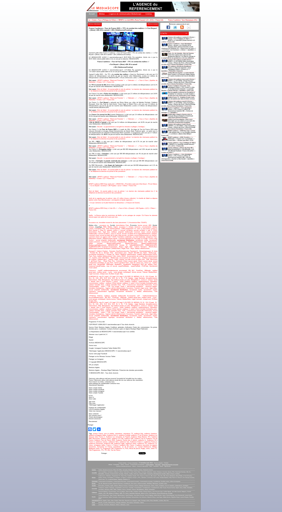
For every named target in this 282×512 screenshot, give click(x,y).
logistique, (112, 291)
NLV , (134, 270)
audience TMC (129, 438)
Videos (134, 466)
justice (151, 238)
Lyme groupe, (118, 272)
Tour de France (115, 450)
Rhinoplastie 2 (135, 280)
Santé (161, 466)
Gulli (170, 477)
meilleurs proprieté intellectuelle (122, 232)
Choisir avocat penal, (145, 261)
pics (139, 258)
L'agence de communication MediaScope (125, 14)
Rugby (143, 448)
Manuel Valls (129, 491)
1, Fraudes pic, (109, 254)
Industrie (129, 489)
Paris (135, 472)
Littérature (149, 472)
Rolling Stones (166, 497)
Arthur (164, 495)
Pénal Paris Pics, (109, 261)
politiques (116, 472)
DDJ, (135, 253)
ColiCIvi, (137, 247)
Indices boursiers (141, 483)
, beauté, (93, 281)
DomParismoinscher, (123, 251)
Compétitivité (118, 487)
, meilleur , (102, 283)
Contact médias (122, 463)
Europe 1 (135, 477)
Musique (130, 469)
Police (156, 485)
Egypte (105, 500)
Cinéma (149, 14)
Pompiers (161, 485)
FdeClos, (100, 296)
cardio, (116, 259)
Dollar (184, 487)
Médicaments (111, 502)
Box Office (119, 469)
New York (166, 500)
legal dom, (107, 232)
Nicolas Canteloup (103, 497)
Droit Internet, (110, 228)
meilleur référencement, (105, 256)
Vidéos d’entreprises (175, 481)
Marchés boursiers (107, 483)
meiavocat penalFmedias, (98, 266)
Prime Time (124, 475)
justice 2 (116, 230)
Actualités (94, 472)
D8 (159, 475)
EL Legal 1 (105, 276)
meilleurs (127, 281)
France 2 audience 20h (121, 445)
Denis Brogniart (170, 495)
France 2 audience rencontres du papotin (143, 445)
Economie (94, 488)
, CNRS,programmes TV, (128, 228)
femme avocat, (142, 225)
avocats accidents (126, 230)
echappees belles (99, 445)
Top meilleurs (115, 280)
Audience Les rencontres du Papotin (118, 437)
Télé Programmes (94, 450)
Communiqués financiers (119, 481)
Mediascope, (115, 258)
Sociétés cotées (165, 481)
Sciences (136, 473)
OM (187, 472)
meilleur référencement (144, 254)
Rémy (107, 258)
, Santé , (121, 281)
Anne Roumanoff (179, 495)
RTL (139, 477)
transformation (103, 291)
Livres (131, 472)
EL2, (101, 278)
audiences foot (124, 442)
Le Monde (129, 477)
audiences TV (152, 443)
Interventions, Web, (95, 280)
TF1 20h (107, 450)
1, (118, 242)
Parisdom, (112, 251)
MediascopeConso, (133, 243)
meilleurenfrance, (144, 281)
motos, (119, 256)
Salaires (119, 489)
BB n (138, 253)
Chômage (111, 487)
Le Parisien (117, 477)
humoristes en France (104, 447)
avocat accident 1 (104, 233)
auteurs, (111, 259)
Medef (146, 489)
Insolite (131, 473)
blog (155, 238)
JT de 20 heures (128, 447)
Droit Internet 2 (94, 230)
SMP (107, 264)
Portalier (93, 253)
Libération (143, 477)
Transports (150, 473)
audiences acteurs (101, 442)
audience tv (142, 440)
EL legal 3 (120, 276)
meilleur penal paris (134, 297)
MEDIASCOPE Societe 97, (119, 245)
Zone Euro (125, 487)
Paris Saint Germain (180, 472)
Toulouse (107, 473)
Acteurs (135, 469)
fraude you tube (125, 280)
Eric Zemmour (142, 497)
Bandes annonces (107, 469)
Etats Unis (121, 500)
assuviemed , (124, 270)
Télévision (108, 475)
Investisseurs (156, 481)
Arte (161, 475)
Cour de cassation (169, 485)
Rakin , (146, 253)
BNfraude (148, 270)
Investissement (146, 487)
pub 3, (149, 230)
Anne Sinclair (121, 497)
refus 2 (98, 281)
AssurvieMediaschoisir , (97, 297)
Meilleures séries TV (95, 448)
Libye (112, 500)
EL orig (99, 276)
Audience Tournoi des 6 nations (126, 440)
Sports (169, 472)
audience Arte (138, 433)
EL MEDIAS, (136, 276)
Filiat (111, 253)
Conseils (105, 502)
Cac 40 (100, 483)
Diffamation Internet (95, 238)
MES (111, 489)
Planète (126, 473)
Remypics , (145, 247)
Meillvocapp (153, 253)
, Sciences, (137, 227)
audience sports (106, 438)
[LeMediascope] (102, 11)
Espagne (134, 500)
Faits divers (126, 472)
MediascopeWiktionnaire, (149, 243)
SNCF (144, 473)
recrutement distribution (109, 242)
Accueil (92, 14)
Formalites (121, 237)
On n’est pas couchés (188, 477)
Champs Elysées (164, 477)
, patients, (109, 230)
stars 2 (139, 228)
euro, (144, 228)
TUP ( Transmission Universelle (137, 285)
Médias (102, 14)
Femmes (177, 473)
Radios (100, 477)
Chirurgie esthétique (121, 502)
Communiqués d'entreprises (137, 464)
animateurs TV (128, 433)
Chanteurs (106, 504)
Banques (107, 489)
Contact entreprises (133, 463)
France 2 (109, 445)
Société (94, 485)
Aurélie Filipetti (167, 491)
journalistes (117, 447)
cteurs (91, 445)
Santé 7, (124, 286)
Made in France (170, 473)
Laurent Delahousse (144, 447)
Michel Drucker (158, 495)
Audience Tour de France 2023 (104, 440)
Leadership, (129, 237)
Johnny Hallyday (149, 495)
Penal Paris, (97, 261)
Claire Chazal (113, 495)
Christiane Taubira (138, 491)
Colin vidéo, (102, 258)
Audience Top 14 (140, 438)
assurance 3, (123, 227)
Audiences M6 (108, 443)
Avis (137, 283)
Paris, (91, 256)
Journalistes (110, 477)
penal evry (139, 263)
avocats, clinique (99, 274)
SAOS (114, 237)
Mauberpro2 (136, 264)
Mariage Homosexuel (144, 485)
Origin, (112, 264)
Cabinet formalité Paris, (97, 285)
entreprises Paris (151, 237)
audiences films (114, 442)
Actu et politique (102, 472)
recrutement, (153, 240)
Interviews (156, 466)
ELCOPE (128, 276)
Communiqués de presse (146, 481)
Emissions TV (126, 479)
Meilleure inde (125, 254)
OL (190, 472)
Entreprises (116, 464)
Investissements (155, 487)
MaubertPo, (119, 264)
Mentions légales (158, 463)
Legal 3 (91, 274)
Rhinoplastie (106, 280)
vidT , (140, 296)
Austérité (131, 487)
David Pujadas (129, 495)
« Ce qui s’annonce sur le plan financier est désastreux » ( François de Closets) (114, 203)
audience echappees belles (97, 435)
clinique (91, 227)
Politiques (94, 492)
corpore (121, 259)
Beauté (100, 502)
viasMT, (101, 270)
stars (143, 259)
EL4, (110, 278)
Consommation (138, 487)
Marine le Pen (144, 493)
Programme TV (119, 448)
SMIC (115, 489)
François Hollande (103, 491)
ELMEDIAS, (93, 276)
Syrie (108, 500)
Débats (116, 485)
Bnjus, (133, 248)
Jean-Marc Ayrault (176, 491)
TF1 (102, 450)
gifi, (91, 261)
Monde (100, 500)
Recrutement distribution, (135, 286)
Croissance (101, 487)
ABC (149, 225)
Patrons (134, 489)
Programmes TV (116, 475)
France (148, 228)
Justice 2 (144, 280)
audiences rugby (119, 443)
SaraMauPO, (127, 264)
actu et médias (109, 433)
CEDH (154, 230)
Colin (114, 256)
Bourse (127, 464)
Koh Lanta (156, 477)
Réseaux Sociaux (123, 485)
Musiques (112, 504)
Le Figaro (123, 477)
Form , (128, 248)
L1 (136, 447)
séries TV (154, 448)
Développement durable (159, 473)
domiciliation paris (121, 253)
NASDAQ (149, 483)
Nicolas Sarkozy (147, 491)
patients (117, 228)
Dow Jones (134, 483)
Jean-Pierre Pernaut (139, 495)
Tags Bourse (167, 466)
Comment (119, 261)
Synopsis (125, 469)
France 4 (180, 477)
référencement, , (149, 233)
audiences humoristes (96, 443)
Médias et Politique (114, 493)
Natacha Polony (151, 497)
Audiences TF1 (142, 443)
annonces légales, (151, 286)
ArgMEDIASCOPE (95, 247)
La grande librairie (112, 479)
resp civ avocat (116, 233)
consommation (146, 227)
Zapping (120, 479)
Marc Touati (163, 487)
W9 (164, 475)
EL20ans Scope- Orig (115, 274)
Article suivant (153, 24)
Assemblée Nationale (134, 493)
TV (106, 479)
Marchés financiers (118, 483)
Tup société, (116, 286)
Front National (152, 493)
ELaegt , (152, 276)
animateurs (118, 433)
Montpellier (101, 473)
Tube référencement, (150, 242)
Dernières (142, 278)
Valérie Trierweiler (113, 497)
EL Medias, (130, 278)
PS (123, 493)
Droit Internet (117, 283)
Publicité (166, 463)
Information (136, 502)
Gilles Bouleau (121, 495)
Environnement (114, 473)
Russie (116, 500)
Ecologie (121, 473)
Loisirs (93, 504)
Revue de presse (134, 448)
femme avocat (136, 272)
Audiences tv (101, 475)
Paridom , (106, 251)
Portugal (143, 500)
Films (114, 469)
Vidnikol (99, 251)
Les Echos (150, 477)
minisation (133, 254)
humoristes (92, 447)
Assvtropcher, (132, 296)
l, (124, 259)
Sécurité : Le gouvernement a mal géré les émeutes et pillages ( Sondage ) (121, 127)
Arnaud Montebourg (162, 493)
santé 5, (133, 283)
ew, (141, 253)
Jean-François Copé (157, 491)
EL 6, (118, 278)
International (95, 500)
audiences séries (131, 443)
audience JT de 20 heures (139, 435)
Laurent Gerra (188, 495)
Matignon (184, 491)
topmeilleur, (153, 281)
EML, (148, 259)
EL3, (106, 278)
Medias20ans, (123, 242)
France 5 (174, 477)
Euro (181, 487)
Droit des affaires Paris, (149, 264)
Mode (139, 472)
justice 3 (154, 228)
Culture (100, 469)
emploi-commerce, (95, 242)
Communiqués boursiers (133, 481)
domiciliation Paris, (96, 232)
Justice (154, 254)
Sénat (126, 493)
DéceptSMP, (101, 264)
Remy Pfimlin (179, 475)
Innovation (101, 489)
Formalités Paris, (100, 228)
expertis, (95, 258)
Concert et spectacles (142, 466)
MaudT (130, 253)
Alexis (117, 254)
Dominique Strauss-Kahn (132, 497)
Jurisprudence (178, 485)
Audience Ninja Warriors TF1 (140, 437)
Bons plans (101, 485)
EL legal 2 (113, 276)
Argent (115, 227)
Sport (150, 466)
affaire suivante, (98, 243)
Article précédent (94, 24)
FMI (107, 493)
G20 (104, 493)
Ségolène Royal (175, 497)
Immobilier (189, 487)
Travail (140, 473)
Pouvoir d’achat (171, 487)
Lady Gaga (159, 497)
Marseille (155, 500)
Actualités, (149, 278)
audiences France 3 (150, 442)
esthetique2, (127, 272)
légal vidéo (153, 288)
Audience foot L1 (112, 435)
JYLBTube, (145, 266)
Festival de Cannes (148, 469)
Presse (104, 477)
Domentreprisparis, (145, 251)
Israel (147, 500)
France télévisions (170, 475)
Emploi (106, 487)
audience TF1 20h (117, 438)
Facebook (131, 485)
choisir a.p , (148, 263)
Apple (111, 485)
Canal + (155, 475)
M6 (151, 475)
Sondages (185, 485)
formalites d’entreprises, (96, 288)
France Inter (101, 479)
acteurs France (98, 433)
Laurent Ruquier (184, 497)
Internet (136, 485)
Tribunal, (145, 272)
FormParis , (140, 270)
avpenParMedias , (124, 266)
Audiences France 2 (136, 442)
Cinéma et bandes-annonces (123, 466)
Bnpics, (122, 247)
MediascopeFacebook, (116, 243)
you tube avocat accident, (133, 259)
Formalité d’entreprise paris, (148, 283)
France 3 (147, 475)
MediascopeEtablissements (98, 245)
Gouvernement (112, 491)
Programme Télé (108, 448)
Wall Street (155, 483)
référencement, (136, 242)
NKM (104, 227)
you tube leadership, (139, 237)
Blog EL (103, 230)
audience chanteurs (150, 433)
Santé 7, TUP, (106, 286)
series (148, 448)
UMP (121, 493)
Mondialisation (140, 489)
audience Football (124, 435)
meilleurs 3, (109, 283)
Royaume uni (128, 500)
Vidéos (122, 464)
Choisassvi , (93, 270)
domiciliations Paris (122, 225)
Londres (161, 500)
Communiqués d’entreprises (105, 481)
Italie (139, 500)
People (134, 475)
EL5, (114, 278)
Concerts (143, 472)
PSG (126, 448)
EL (98, 278)
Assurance (129, 288)
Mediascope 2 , (103, 259)
